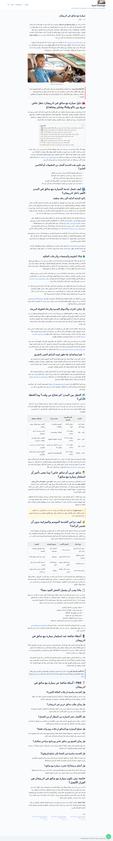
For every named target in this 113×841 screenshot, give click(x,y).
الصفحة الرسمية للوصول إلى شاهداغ (58, 384)
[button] (108, 836)
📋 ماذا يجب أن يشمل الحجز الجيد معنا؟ (51, 138)
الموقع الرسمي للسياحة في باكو (76, 246)
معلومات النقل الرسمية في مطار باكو (74, 223)
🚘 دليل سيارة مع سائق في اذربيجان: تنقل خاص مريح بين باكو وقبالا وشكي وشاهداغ (62, 127)
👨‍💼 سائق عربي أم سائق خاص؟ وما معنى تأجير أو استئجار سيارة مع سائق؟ (60, 134)
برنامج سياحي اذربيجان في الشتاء (38, 377)
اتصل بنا (12, 4)
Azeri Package (98, 5)
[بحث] (8, 4)
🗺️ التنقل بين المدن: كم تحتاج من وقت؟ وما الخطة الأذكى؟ (56, 132)
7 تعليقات (80, 19)
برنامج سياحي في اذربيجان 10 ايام (75, 228)
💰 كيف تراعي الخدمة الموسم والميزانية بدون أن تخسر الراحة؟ (57, 136)
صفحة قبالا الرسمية (37, 298)
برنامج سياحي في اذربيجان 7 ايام (47, 157)
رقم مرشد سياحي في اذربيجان (76, 349)
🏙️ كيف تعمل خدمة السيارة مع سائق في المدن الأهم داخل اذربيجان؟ (58, 130)
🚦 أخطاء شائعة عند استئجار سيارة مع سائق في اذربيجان (55, 140)
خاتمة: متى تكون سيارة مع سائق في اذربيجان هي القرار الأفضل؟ (57, 144)
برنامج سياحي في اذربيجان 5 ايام (73, 42)
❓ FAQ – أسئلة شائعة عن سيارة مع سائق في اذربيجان (55, 142)
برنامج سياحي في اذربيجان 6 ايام (58, 816)
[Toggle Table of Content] (82, 125)
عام (84, 19)
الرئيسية (26, 4)
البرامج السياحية (19, 4)
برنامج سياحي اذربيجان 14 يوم (76, 467)
